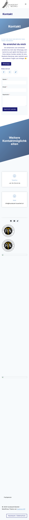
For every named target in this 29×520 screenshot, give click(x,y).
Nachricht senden (10, 109)
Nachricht (6, 94)
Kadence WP (21, 509)
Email (5, 87)
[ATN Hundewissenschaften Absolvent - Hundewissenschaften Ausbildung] (14, 245)
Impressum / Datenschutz (16, 516)
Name (5, 79)
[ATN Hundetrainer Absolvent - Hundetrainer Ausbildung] (14, 231)
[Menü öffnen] (25, 4)
